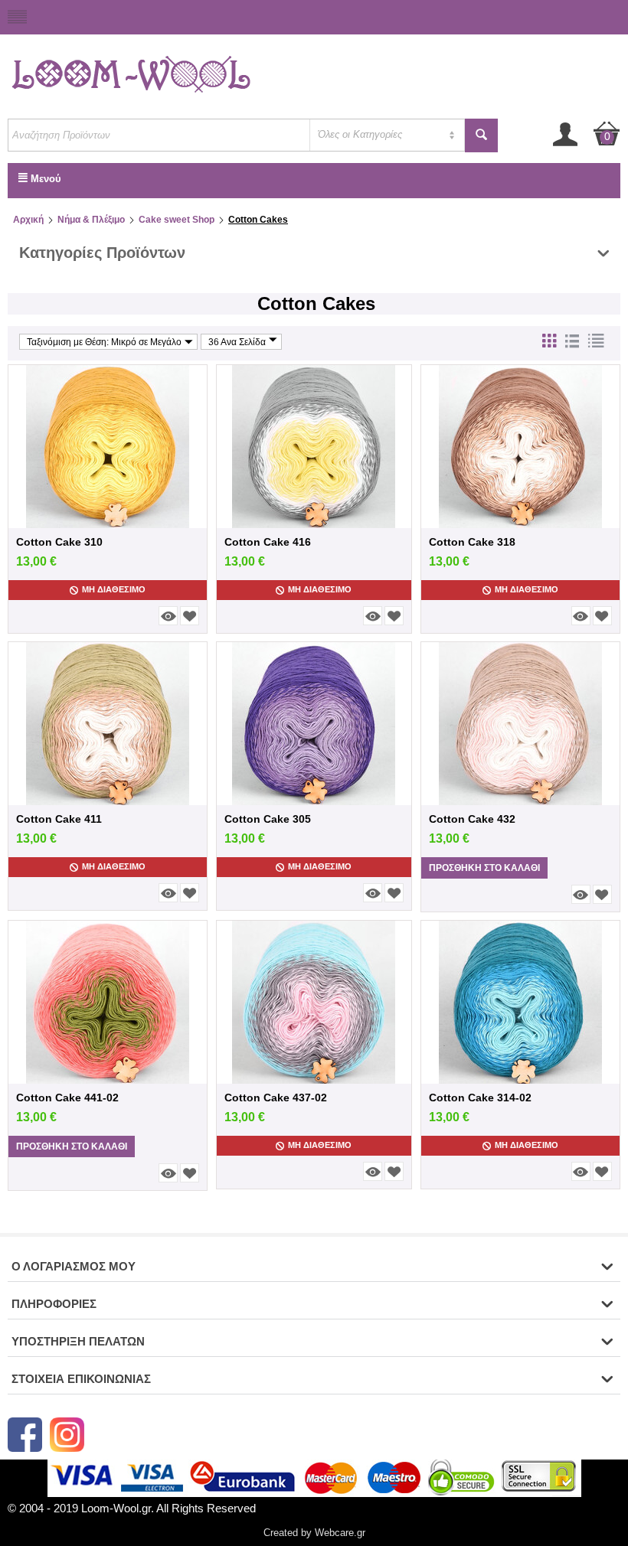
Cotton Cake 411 (59, 819)
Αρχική (28, 219)
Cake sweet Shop (176, 219)
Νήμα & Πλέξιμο (91, 219)
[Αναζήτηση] (481, 135)
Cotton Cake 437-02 (275, 1097)
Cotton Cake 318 (472, 542)
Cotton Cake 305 (267, 819)
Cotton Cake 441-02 (67, 1097)
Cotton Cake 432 (472, 819)
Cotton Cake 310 (59, 542)
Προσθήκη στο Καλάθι (484, 868)
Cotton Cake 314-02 (480, 1097)
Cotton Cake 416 (267, 542)
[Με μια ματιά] (168, 615)
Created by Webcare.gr (314, 1532)
